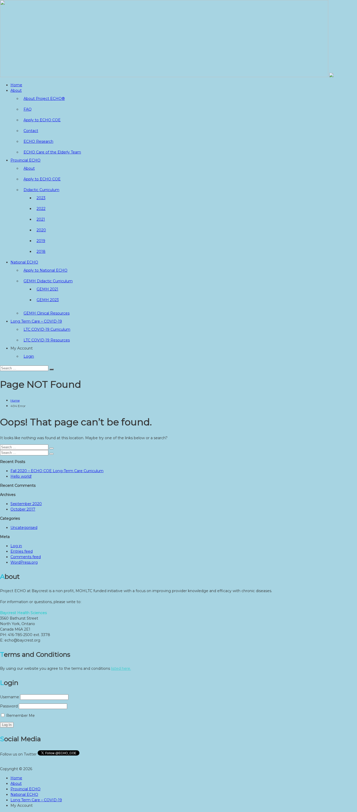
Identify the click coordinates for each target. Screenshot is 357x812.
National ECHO (24, 262)
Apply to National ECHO (45, 270)
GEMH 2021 (47, 289)
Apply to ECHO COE (42, 120)
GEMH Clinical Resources (47, 313)
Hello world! (21, 476)
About (16, 90)
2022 (41, 208)
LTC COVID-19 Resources (47, 340)
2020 (41, 230)
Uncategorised (23, 527)
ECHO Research (38, 141)
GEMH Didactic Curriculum (48, 281)
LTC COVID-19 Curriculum (47, 329)
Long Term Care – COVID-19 (36, 321)
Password (9, 706)
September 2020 (26, 503)
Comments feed (25, 556)
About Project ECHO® (44, 98)
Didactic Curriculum (41, 189)
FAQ (28, 109)
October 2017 (22, 509)
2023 (41, 198)
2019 (41, 240)
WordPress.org (24, 562)
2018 (41, 251)
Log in (16, 546)
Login (29, 356)
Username (9, 697)
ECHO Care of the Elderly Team (52, 152)
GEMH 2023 (48, 300)
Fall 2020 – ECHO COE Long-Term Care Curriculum (56, 470)
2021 (41, 219)
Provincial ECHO (25, 160)
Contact (31, 130)
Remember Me (20, 715)
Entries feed (21, 551)
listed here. (121, 668)
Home (16, 85)
